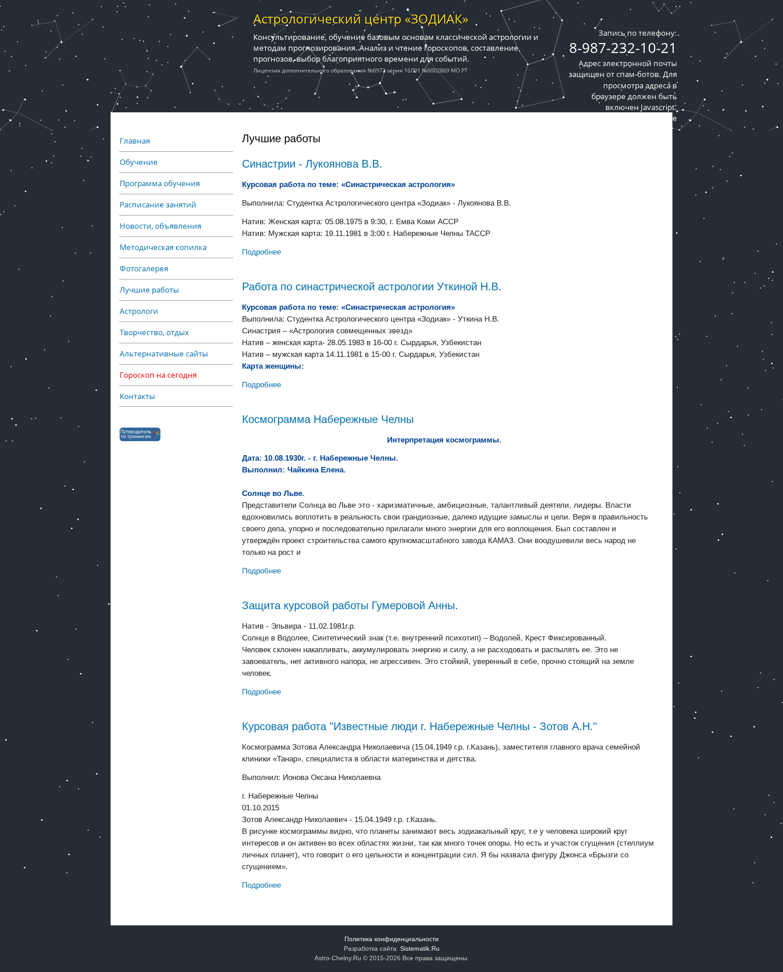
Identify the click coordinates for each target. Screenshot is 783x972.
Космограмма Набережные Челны (328, 419)
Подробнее (261, 251)
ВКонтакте (657, 117)
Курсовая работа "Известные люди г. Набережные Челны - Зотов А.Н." (419, 726)
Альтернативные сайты (164, 353)
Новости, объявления (160, 225)
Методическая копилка (163, 246)
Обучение (139, 161)
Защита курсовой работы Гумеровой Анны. (350, 605)
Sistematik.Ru (420, 948)
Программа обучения (160, 183)
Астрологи (139, 310)
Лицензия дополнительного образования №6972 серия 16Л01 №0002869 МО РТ (360, 70)
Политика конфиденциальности (391, 939)
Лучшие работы (149, 289)
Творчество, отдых (154, 332)
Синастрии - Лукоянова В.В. (312, 164)
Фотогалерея (144, 268)
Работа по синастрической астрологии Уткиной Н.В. (372, 286)
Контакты (137, 395)
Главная (135, 140)
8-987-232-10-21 (623, 47)
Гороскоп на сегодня (158, 374)
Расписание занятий (158, 204)
